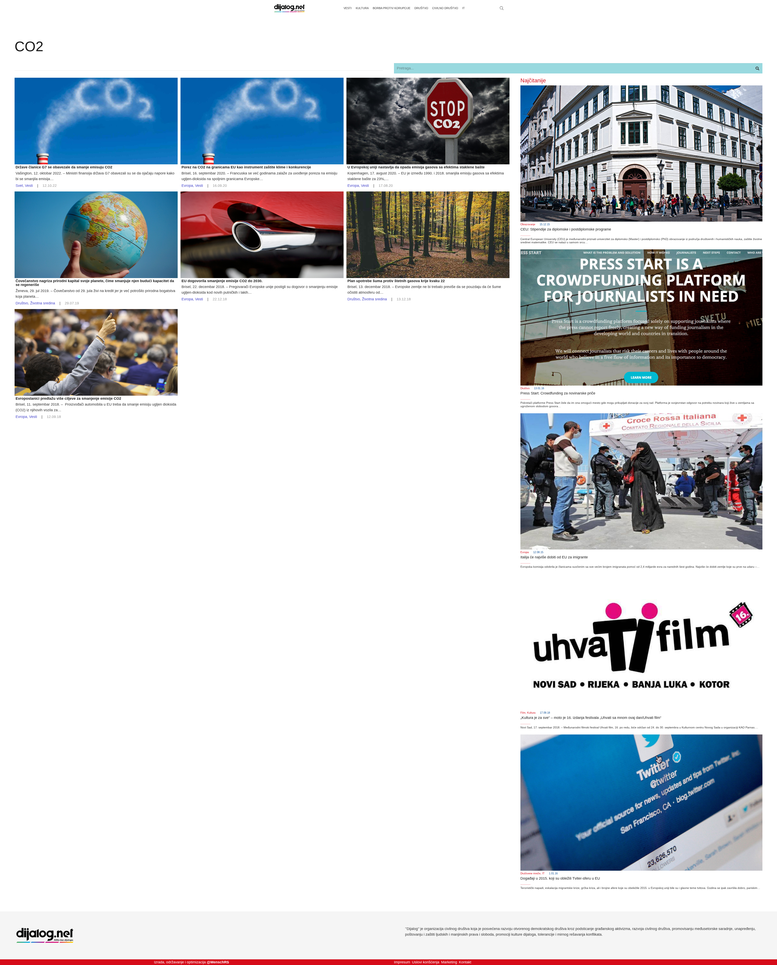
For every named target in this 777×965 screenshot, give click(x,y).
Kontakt (465, 962)
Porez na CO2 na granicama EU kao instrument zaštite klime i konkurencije (246, 167)
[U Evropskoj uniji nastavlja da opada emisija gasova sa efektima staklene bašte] (428, 81)
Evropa (187, 186)
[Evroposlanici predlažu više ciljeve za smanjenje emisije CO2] (96, 312)
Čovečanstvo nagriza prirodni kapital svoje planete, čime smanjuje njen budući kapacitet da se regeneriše (95, 283)
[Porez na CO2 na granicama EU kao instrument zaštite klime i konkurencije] (262, 81)
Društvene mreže (530, 873)
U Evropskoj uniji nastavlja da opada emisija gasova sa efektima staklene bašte (416, 167)
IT (543, 873)
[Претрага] (757, 68)
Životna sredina (42, 303)
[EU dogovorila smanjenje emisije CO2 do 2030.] (262, 194)
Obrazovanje (527, 224)
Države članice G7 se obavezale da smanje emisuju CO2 (64, 167)
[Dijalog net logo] (289, 8)
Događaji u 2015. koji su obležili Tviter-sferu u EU (560, 878)
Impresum (402, 962)
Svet (19, 186)
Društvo (22, 303)
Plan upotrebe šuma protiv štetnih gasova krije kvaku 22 (396, 281)
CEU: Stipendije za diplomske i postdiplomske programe (565, 229)
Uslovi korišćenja (425, 962)
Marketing (449, 962)
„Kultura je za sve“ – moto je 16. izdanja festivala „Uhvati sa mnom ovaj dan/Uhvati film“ (590, 718)
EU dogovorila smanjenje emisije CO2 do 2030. (222, 281)
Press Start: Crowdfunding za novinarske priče (557, 393)
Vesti (29, 186)
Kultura (531, 712)
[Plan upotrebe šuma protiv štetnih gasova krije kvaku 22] (428, 194)
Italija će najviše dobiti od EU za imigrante (554, 557)
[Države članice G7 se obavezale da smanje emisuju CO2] (96, 81)
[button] (502, 8)
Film (522, 712)
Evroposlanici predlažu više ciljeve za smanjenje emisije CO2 (68, 398)
